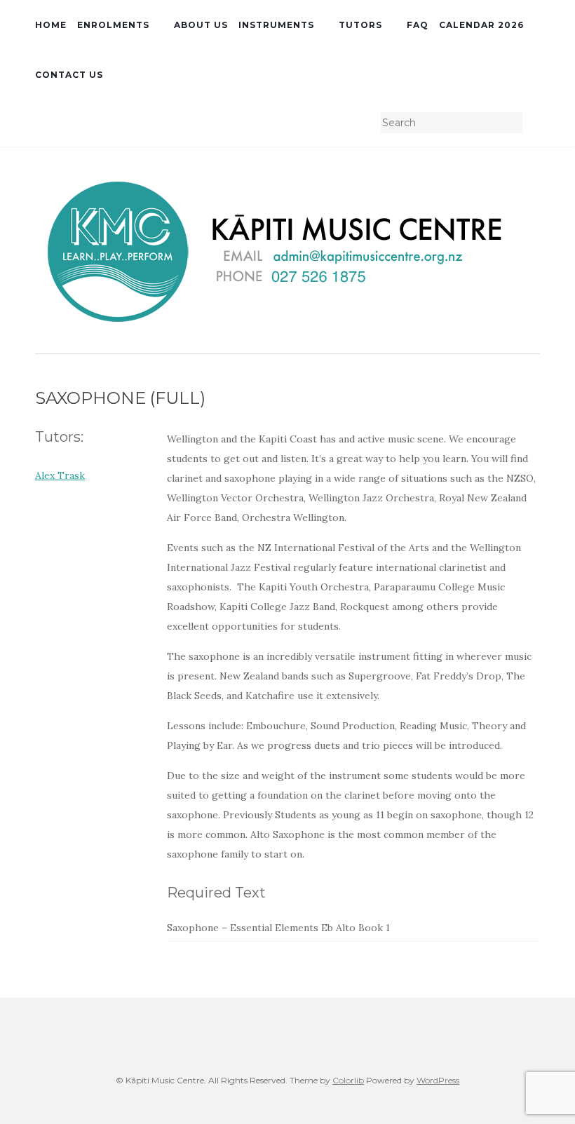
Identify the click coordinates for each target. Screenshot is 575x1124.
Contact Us (69, 74)
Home (51, 25)
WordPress (438, 1080)
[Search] (531, 123)
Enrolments (113, 25)
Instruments (276, 25)
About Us (201, 25)
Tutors (360, 25)
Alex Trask (60, 475)
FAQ (417, 25)
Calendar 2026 (481, 25)
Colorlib (348, 1080)
